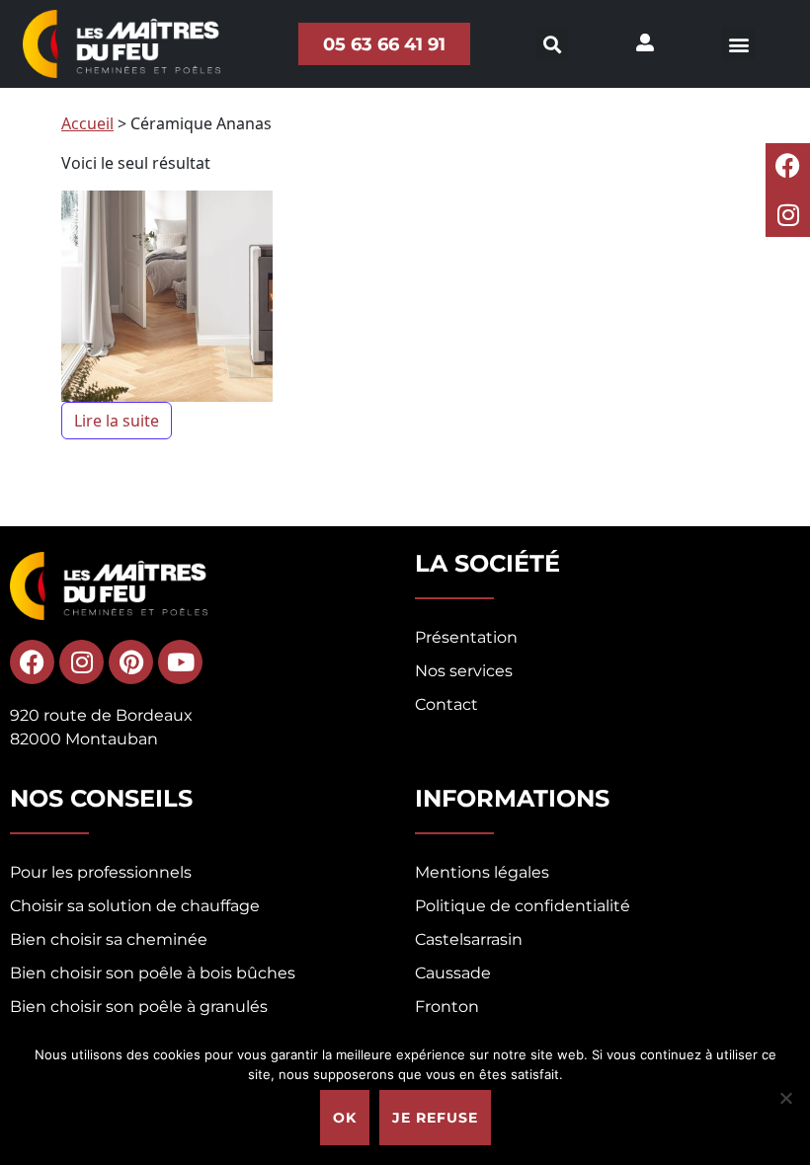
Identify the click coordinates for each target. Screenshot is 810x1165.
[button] (738, 44)
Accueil (87, 123)
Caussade (453, 973)
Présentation (466, 637)
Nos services (464, 670)
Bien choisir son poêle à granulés (139, 1006)
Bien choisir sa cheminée (108, 939)
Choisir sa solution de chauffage (135, 905)
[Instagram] (788, 215)
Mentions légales (482, 872)
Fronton (447, 1006)
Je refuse (435, 1117)
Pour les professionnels (101, 872)
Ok (345, 1117)
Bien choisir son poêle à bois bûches (152, 973)
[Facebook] (788, 165)
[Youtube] (180, 662)
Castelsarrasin (469, 939)
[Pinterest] (131, 662)
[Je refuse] (785, 1098)
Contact (446, 704)
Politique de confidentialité (522, 905)
